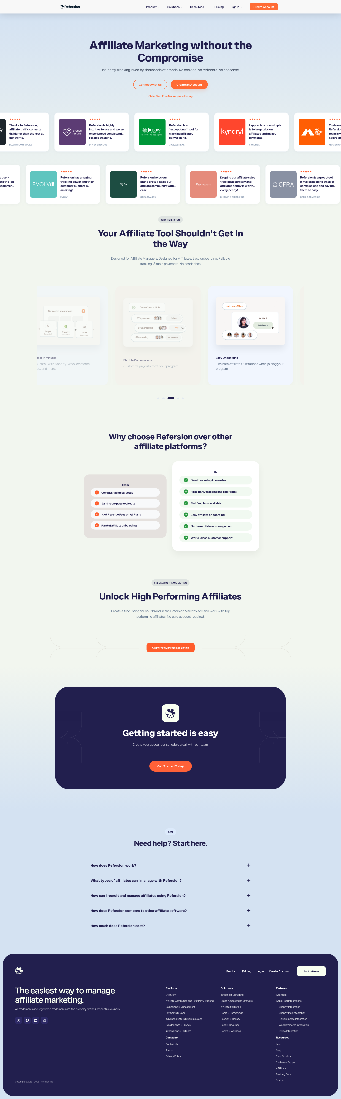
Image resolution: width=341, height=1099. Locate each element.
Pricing (246, 971)
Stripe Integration (288, 1030)
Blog (278, 1050)
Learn (279, 1044)
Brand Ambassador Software (237, 1000)
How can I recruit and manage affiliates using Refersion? (138, 895)
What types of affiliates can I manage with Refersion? (136, 880)
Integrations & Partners (178, 1030)
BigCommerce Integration (293, 1018)
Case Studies (283, 1056)
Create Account (279, 971)
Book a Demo (311, 971)
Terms (169, 1050)
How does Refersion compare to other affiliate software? (139, 910)
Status (279, 1080)
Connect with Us (150, 84)
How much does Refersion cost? (118, 925)
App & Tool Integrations (289, 1000)
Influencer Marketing (232, 994)
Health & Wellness (231, 1030)
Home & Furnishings (232, 1012)
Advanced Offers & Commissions (184, 1018)
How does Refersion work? (113, 865)
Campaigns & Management (180, 1006)
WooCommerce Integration (294, 1024)
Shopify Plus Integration (292, 1012)
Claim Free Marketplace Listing (170, 647)
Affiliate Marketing (231, 1006)
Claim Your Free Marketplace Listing (170, 96)
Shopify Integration (289, 1006)
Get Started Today (170, 766)
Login (260, 971)
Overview (171, 994)
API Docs (281, 1068)
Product (231, 971)
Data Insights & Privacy (178, 1024)
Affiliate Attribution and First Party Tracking (190, 1000)
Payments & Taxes (175, 1012)
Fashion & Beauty (230, 1018)
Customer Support (286, 1062)
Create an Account (189, 84)
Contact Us (172, 1044)
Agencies (281, 994)
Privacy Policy (173, 1056)
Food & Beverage (230, 1024)
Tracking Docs (283, 1074)
